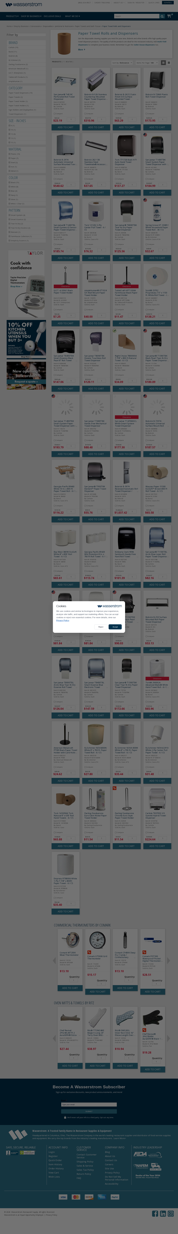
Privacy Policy (62, 620)
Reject (100, 627)
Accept (115, 627)
